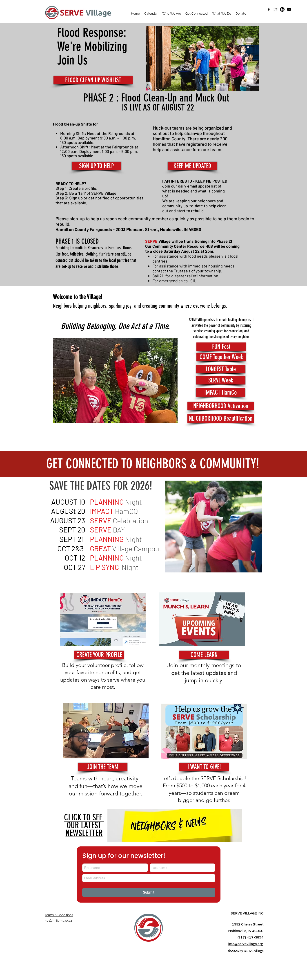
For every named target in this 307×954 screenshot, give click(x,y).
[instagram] (275, 9)
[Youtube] (289, 9)
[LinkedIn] (282, 9)
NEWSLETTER (84, 825)
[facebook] (269, 9)
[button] (171, 13)
